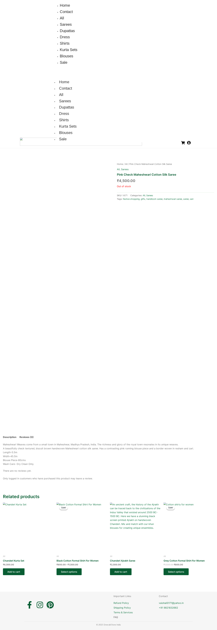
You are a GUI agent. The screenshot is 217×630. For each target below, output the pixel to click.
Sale (63, 139)
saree (186, 199)
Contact (65, 88)
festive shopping (131, 199)
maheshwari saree (173, 199)
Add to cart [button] (13, 571)
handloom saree (154, 199)
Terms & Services (123, 612)
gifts (143, 199)
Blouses (65, 132)
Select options (69, 571)
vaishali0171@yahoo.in (171, 602)
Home (64, 82)
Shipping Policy (122, 607)
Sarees (65, 101)
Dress (64, 113)
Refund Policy (121, 602)
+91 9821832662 (168, 607)
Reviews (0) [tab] (26, 437)
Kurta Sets (68, 126)
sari (191, 199)
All (61, 94)
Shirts (64, 120)
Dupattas (66, 107)
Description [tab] (9, 437)
